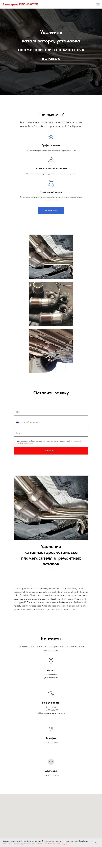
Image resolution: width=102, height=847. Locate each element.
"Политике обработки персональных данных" (53, 844)
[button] (51, 666)
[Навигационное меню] (98, 4)
